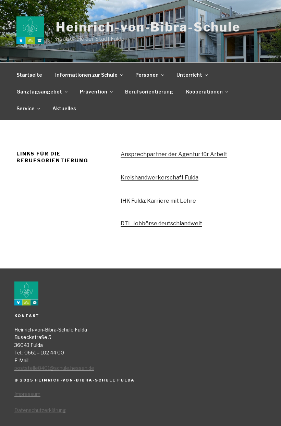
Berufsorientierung (149, 92)
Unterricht (189, 75)
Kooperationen (204, 92)
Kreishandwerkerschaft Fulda (159, 177)
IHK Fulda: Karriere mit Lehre (158, 201)
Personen (147, 75)
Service (25, 108)
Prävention (93, 92)
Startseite (29, 75)
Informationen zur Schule (86, 75)
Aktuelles (64, 108)
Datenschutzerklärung (40, 410)
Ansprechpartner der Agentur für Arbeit (174, 154)
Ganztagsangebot (39, 92)
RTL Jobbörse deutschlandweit (161, 223)
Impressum (27, 394)
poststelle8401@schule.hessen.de (54, 368)
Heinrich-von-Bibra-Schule (148, 27)
